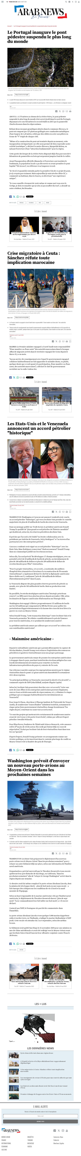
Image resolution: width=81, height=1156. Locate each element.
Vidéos (29, 1146)
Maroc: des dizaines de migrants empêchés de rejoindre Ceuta (57, 404)
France (3, 1140)
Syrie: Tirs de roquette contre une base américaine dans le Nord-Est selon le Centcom (24, 981)
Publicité (56, 1140)
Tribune (30, 1140)
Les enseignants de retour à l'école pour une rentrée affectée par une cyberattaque (46, 1079)
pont (40, 202)
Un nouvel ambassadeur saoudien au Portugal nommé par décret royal (24, 234)
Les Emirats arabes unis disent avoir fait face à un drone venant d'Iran (43, 1087)
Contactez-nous (58, 1137)
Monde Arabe (5, 1137)
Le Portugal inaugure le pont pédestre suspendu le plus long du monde (35, 26)
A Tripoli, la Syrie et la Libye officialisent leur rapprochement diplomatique (43, 1062)
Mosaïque (30, 1143)
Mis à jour (35, 965)
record (47, 202)
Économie (4, 1146)
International (6, 1143)
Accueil (9, 26)
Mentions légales (59, 1143)
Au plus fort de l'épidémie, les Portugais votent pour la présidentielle (57, 234)
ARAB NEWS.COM (13, 2)
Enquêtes (30, 1137)
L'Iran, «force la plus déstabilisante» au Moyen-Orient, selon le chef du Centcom (56, 981)
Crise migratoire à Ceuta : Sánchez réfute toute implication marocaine (33, 258)
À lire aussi (40, 211)
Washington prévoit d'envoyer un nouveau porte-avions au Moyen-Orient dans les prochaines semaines (38, 767)
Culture (4, 1149)
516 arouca (31, 202)
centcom (21, 949)
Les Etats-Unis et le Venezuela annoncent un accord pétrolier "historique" (39, 428)
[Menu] (2, 2)
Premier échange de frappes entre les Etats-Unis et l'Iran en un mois (45, 1094)
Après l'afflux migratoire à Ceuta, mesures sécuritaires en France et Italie (24, 405)
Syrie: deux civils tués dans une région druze (36, 1053)
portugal (22, 202)
